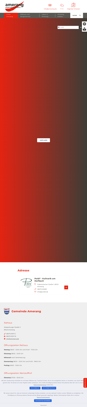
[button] (84, 24)
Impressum (43, 405)
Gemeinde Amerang (26, 311)
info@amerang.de (12, 339)
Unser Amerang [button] (9, 15)
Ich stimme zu (35, 388)
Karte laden (43, 140)
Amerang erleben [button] (61, 15)
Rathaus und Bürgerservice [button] (25, 15)
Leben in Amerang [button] (45, 15)
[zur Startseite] (14, 6)
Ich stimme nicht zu (49, 388)
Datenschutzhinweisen (40, 384)
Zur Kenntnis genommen (42, 400)
